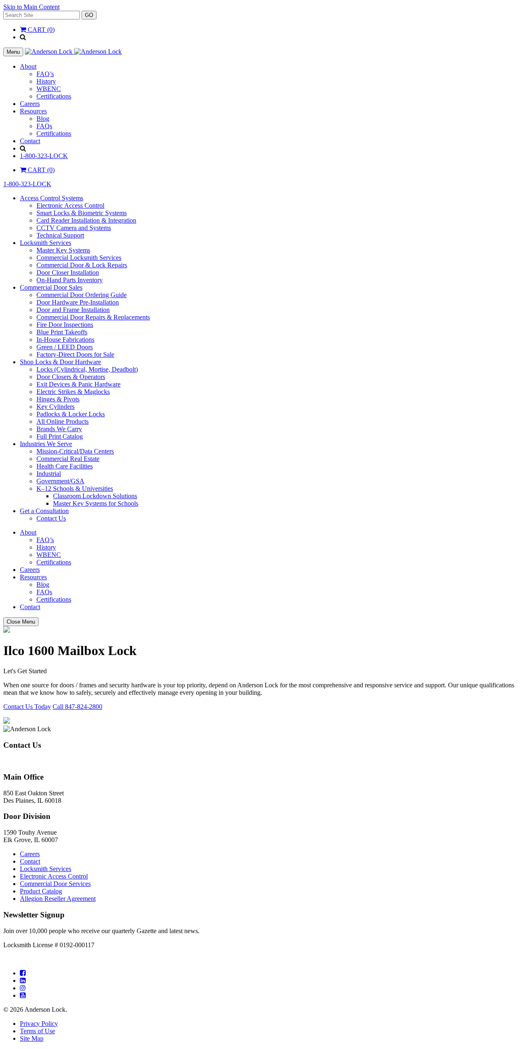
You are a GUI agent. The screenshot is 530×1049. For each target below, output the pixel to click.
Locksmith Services (45, 242)
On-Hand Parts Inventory (69, 279)
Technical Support (60, 235)
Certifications (53, 96)
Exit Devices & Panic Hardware (78, 384)
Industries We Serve (46, 443)
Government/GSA (60, 481)
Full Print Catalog (59, 436)
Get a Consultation (44, 510)
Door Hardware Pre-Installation (77, 302)
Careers (30, 103)
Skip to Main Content (31, 6)
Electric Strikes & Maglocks (73, 391)
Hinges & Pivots (58, 399)
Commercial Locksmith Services (78, 257)
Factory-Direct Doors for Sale (75, 354)
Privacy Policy (39, 1023)
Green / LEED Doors (64, 346)
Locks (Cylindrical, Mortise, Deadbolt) (87, 369)
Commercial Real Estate (67, 458)
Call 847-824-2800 (77, 706)
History (46, 81)
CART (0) (40, 29)
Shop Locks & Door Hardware (60, 361)
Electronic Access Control (70, 205)
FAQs (44, 126)
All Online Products (62, 421)
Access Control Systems (51, 198)
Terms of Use (37, 1031)
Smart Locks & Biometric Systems (81, 212)
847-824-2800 (22, 760)
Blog (42, 118)
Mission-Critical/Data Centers (75, 451)
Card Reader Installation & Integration (86, 220)
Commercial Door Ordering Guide (81, 294)
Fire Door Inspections (64, 324)
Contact (30, 140)
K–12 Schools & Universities (74, 488)
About (28, 66)
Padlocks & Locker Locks (70, 414)
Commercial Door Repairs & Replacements (93, 317)
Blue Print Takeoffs (61, 332)
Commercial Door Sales (51, 287)
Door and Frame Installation (73, 309)
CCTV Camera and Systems (73, 227)
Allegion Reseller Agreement (58, 898)
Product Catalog (41, 891)
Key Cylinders (55, 406)
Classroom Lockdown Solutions (95, 495)
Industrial (48, 473)
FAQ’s (45, 73)
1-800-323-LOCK (44, 155)
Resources (33, 111)
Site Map (31, 1038)
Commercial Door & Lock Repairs (81, 265)
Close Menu (21, 622)
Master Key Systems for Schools (95, 503)
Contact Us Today (27, 706)
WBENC (48, 88)
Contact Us (51, 518)
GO (89, 15)
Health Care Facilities (64, 466)
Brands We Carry (59, 428)
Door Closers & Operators (70, 376)
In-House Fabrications (65, 339)
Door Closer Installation (67, 272)
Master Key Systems (63, 250)
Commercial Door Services (55, 883)
